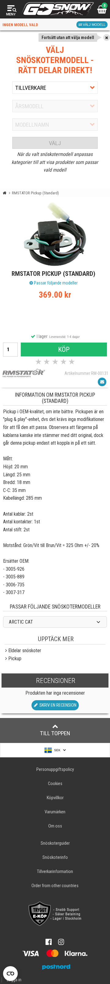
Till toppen (55, 733)
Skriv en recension (57, 705)
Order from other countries (55, 885)
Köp (64, 349)
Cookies (55, 783)
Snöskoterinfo (55, 857)
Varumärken (55, 812)
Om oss (55, 826)
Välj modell (93, 24)
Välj (55, 143)
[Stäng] (106, 37)
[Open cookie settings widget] (10, 973)
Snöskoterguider (55, 843)
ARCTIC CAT (21, 622)
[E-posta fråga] (102, 382)
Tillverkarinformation (55, 871)
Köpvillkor (55, 797)
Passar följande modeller (55, 282)
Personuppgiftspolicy (55, 769)
